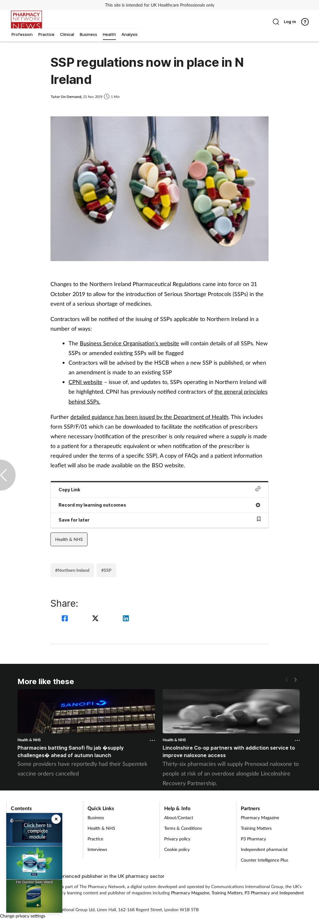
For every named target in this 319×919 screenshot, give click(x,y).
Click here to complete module (37, 830)
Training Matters (256, 828)
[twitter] (96, 619)
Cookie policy (177, 849)
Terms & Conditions (183, 828)
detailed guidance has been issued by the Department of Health (149, 416)
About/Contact (178, 817)
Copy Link (69, 489)
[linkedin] (125, 619)
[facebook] (65, 619)
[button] (295, 679)
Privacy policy (177, 838)
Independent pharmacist (264, 849)
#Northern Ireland (72, 570)
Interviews (97, 849)
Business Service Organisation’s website (129, 343)
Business (96, 817)
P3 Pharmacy (253, 838)
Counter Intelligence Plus (264, 860)
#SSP (106, 570)
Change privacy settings (22, 915)
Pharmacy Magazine (260, 817)
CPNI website (85, 381)
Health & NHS (69, 539)
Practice (95, 838)
